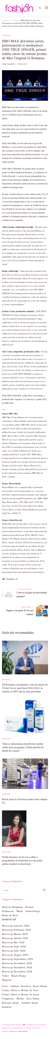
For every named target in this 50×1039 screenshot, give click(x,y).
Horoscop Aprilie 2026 (15, 938)
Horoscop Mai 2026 (13, 942)
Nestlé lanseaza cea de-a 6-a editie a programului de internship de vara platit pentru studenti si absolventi (22, 860)
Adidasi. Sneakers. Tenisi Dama (28, 986)
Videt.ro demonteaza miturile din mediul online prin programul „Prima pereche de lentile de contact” (23, 747)
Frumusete (8, 911)
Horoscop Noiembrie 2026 (17, 967)
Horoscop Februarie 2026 (16, 929)
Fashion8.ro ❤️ (19, 1024)
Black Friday (18, 975)
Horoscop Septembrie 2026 (17, 959)
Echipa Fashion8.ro (8, 64)
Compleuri (8, 998)
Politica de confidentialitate (19, 1031)
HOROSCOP (9, 919)
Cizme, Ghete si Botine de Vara (20, 990)
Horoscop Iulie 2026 (13, 950)
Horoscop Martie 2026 (15, 934)
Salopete (7, 1006)
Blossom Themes (26, 1028)
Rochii (20, 998)
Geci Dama (33, 998)
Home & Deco (10, 915)
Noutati (6, 35)
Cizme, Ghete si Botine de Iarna (20, 994)
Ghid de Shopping (12, 906)
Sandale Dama (30, 1002)
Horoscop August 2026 (15, 954)
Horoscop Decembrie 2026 (17, 971)
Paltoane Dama (10, 1002)
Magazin (7, 979)
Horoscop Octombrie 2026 (17, 963)
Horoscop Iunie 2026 (14, 946)
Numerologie (32, 911)
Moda (20, 911)
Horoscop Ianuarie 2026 (15, 925)
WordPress (5, 1031)
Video (5, 975)
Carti (5, 986)
